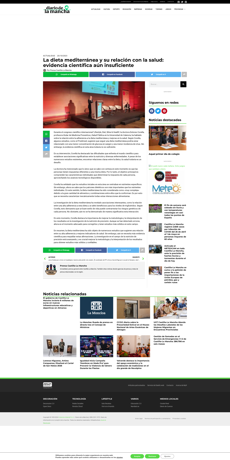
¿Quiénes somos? (126, 1)
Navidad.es (135, 406)
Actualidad (49, 56)
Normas (162, 1)
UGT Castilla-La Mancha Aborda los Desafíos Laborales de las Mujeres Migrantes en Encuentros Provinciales (170, 326)
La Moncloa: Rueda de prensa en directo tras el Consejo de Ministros (96, 324)
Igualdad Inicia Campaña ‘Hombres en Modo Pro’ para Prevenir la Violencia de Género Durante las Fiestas (96, 364)
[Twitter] (182, 2)
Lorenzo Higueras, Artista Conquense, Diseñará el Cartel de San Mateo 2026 (58, 363)
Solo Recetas (106, 403)
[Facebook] (179, 2)
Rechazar (149, 456)
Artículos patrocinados (136, 385)
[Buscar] (183, 84)
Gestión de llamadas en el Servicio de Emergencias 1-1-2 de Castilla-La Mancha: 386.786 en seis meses (170, 340)
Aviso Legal (139, 418)
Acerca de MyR (181, 385)
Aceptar (135, 456)
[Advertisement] (115, 33)
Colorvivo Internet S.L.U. (66, 417)
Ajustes (164, 456)
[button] (184, 9)
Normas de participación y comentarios (157, 418)
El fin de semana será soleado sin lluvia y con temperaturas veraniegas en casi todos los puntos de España (175, 211)
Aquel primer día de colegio (164, 154)
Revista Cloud (77, 406)
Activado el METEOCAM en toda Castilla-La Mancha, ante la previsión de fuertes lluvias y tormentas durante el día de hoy (175, 253)
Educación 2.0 (136, 403)
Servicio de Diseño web (155, 385)
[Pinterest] (186, 2)
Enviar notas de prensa (140, 1)
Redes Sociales (77, 403)
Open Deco (47, 406)
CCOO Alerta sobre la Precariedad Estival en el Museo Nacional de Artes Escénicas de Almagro (133, 326)
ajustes (118, 457)
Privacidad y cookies (179, 418)
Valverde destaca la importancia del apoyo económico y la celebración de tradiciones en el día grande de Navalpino (133, 364)
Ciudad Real (164, 403)
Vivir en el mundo (108, 406)
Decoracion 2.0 (48, 403)
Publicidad (154, 1)
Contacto (170, 1)
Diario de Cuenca (166, 406)
